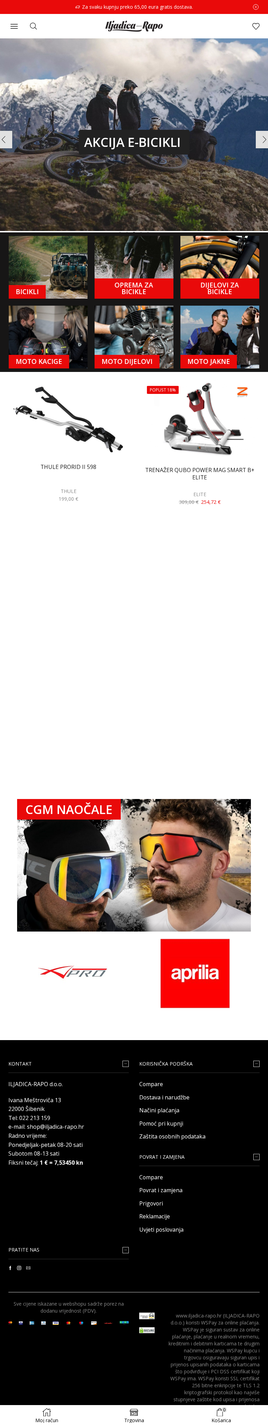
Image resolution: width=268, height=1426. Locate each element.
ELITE (199, 494)
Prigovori (151, 1203)
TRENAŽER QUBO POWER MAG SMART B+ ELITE (199, 473)
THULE (68, 491)
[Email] (28, 1268)
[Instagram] (19, 1268)
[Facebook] (10, 1268)
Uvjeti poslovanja (161, 1229)
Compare (151, 1084)
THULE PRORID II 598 (68, 467)
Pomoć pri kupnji (161, 1123)
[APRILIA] (195, 973)
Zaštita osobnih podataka (172, 1136)
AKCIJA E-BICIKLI (132, 142)
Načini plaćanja (159, 1110)
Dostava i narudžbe (164, 1097)
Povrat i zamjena (161, 1190)
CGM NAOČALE (68, 809)
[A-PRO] (73, 973)
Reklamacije (154, 1216)
